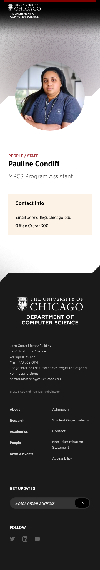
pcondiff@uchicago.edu (49, 217)
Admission (60, 409)
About (15, 409)
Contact (58, 431)
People (15, 442)
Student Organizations (70, 420)
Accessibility (62, 458)
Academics (19, 431)
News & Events (21, 453)
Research (17, 420)
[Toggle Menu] (92, 11)
